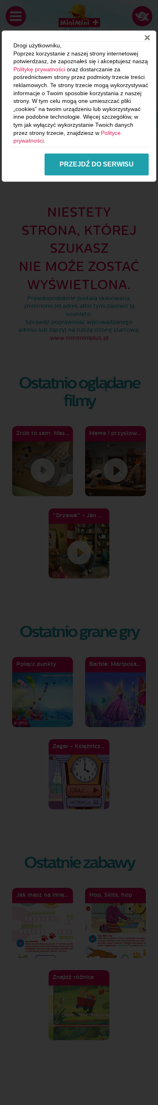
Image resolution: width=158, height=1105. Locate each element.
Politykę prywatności (39, 69)
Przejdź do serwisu (97, 164)
